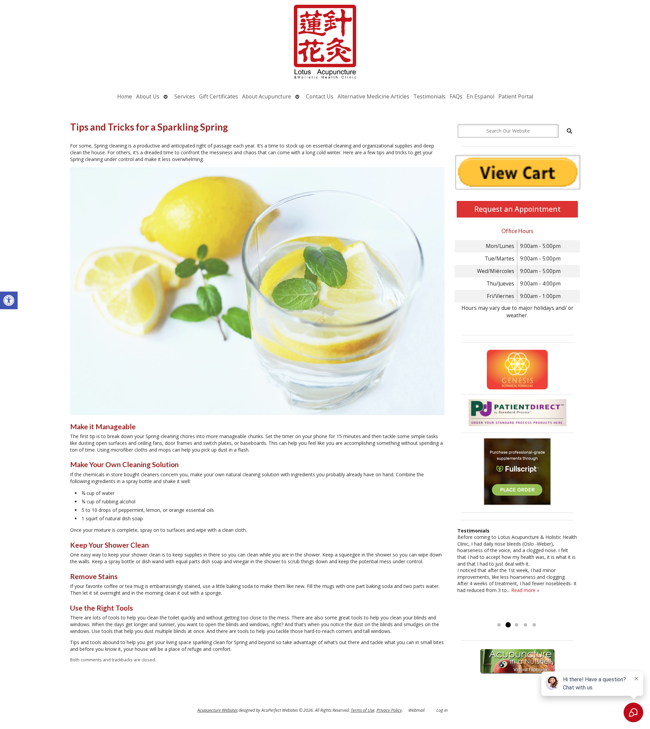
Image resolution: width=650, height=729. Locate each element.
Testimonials (429, 96)
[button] (9, 300)
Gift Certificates (218, 96)
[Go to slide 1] (499, 625)
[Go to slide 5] (534, 625)
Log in (442, 710)
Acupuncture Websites (217, 710)
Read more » (525, 590)
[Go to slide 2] (507, 625)
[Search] (569, 131)
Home (124, 96)
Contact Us (319, 96)
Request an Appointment (517, 209)
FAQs (456, 96)
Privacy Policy (389, 710)
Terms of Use (362, 710)
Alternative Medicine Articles (373, 96)
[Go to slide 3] (516, 625)
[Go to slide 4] (525, 625)
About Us (147, 96)
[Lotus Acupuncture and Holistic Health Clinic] (325, 42)
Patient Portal (515, 96)
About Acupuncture (266, 96)
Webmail (416, 710)
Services (184, 96)
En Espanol (480, 96)
